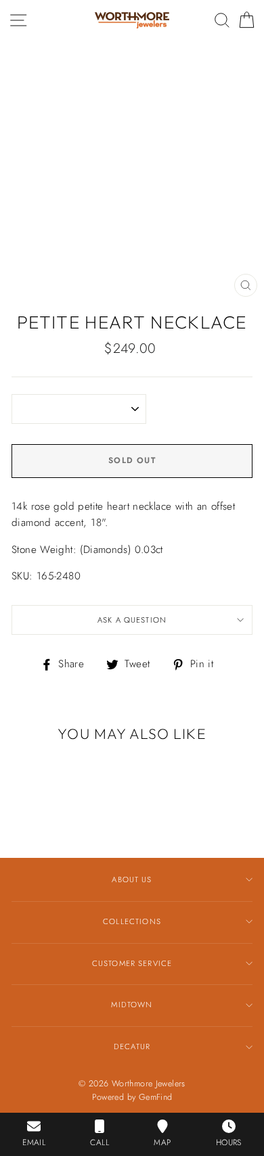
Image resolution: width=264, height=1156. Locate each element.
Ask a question (132, 620)
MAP (162, 1142)
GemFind (156, 1097)
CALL (99, 1142)
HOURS (229, 1142)
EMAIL (33, 1142)
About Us (132, 879)
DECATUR (132, 1046)
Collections (132, 921)
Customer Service (132, 963)
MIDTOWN (131, 1004)
